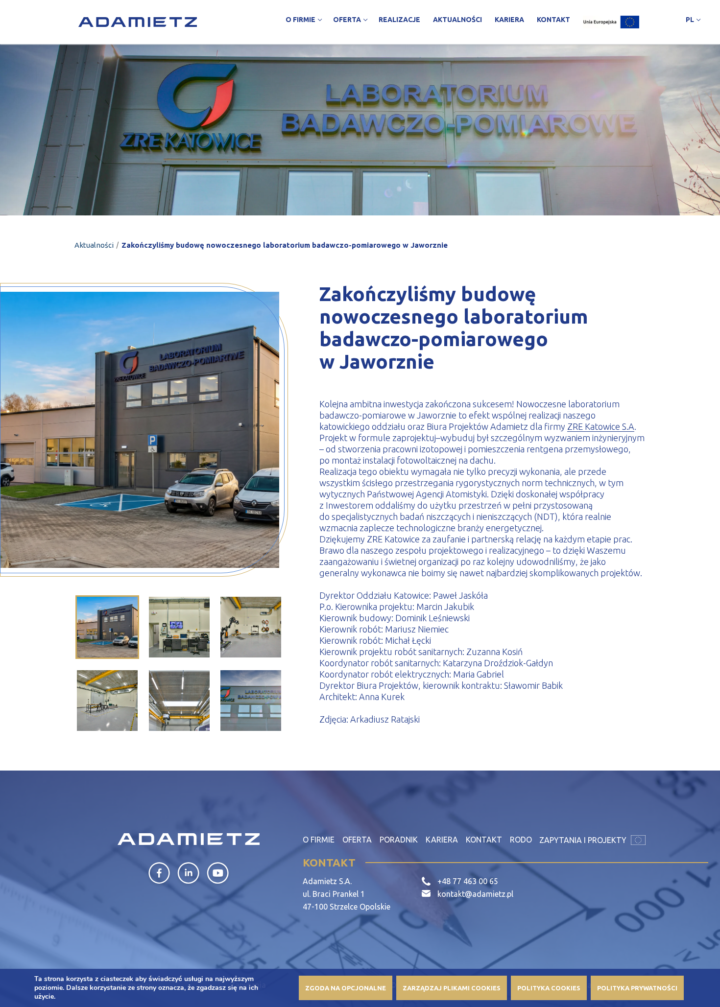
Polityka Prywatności (637, 987)
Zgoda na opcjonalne (345, 987)
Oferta (357, 839)
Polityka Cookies (548, 987)
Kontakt (484, 839)
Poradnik (399, 839)
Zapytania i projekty (583, 840)
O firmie (319, 839)
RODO (521, 839)
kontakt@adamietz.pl (475, 894)
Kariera (442, 839)
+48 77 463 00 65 (467, 881)
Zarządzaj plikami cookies (452, 987)
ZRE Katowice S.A (600, 426)
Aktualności (94, 245)
